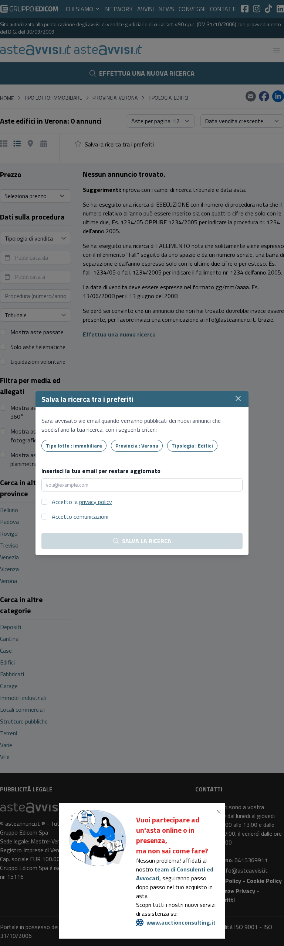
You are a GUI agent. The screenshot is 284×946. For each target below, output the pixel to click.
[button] (220, 812)
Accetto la (82, 501)
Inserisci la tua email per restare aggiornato (100, 470)
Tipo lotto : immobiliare (74, 445)
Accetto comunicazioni (80, 516)
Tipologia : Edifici (192, 445)
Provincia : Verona (136, 445)
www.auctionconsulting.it (181, 922)
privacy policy (95, 501)
